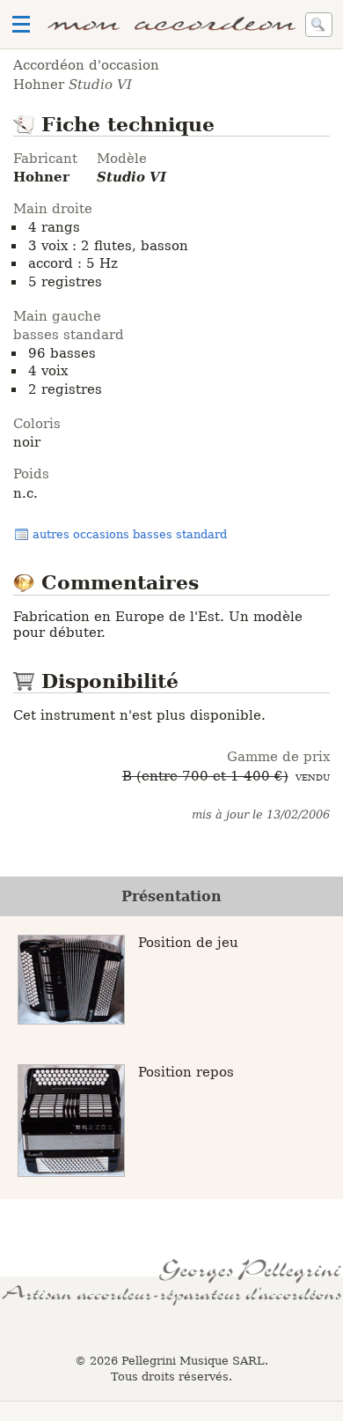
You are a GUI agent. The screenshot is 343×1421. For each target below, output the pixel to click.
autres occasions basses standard (130, 534)
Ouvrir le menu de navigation (21, 25)
